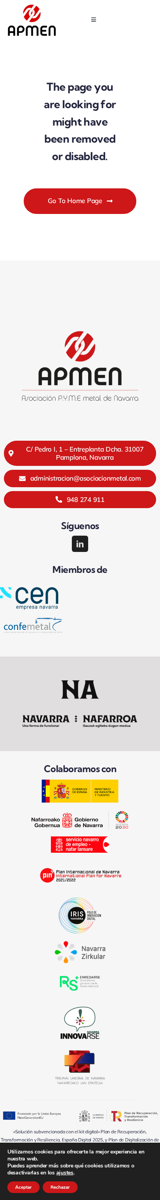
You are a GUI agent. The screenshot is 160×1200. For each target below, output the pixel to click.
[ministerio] (80, 782)
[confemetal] (33, 621)
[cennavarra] (29, 590)
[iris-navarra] (80, 901)
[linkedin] (80, 544)
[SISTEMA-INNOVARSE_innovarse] (80, 1007)
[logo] (32, 7)
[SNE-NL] (80, 840)
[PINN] (80, 864)
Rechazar (60, 1187)
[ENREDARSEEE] (80, 974)
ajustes (64, 1172)
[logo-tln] (80, 1053)
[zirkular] (80, 944)
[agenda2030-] (80, 814)
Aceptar (23, 1187)
